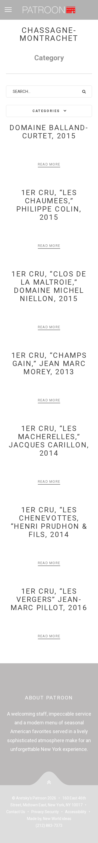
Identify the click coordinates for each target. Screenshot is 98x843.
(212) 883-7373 (49, 825)
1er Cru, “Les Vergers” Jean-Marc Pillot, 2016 (49, 599)
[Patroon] (49, 10)
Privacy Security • (48, 812)
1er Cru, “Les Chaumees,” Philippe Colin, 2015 (49, 204)
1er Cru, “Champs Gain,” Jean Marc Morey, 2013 (49, 363)
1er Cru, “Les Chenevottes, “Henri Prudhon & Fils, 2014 (49, 522)
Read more (49, 164)
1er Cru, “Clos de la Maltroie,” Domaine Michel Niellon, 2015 (48, 286)
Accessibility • (78, 812)
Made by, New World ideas (49, 818)
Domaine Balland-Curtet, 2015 (49, 131)
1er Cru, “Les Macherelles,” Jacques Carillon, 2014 (49, 440)
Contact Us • (18, 812)
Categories (46, 111)
